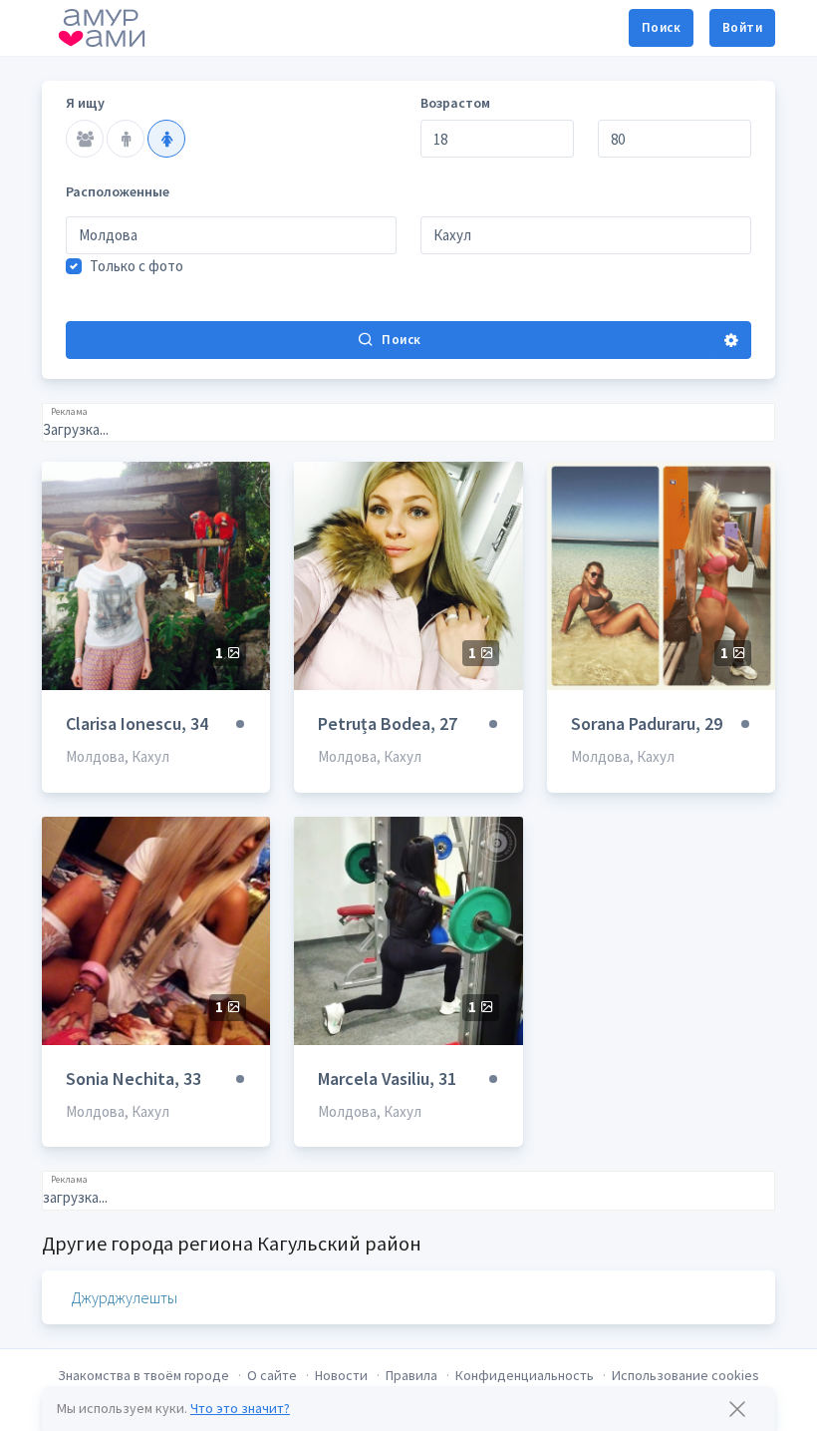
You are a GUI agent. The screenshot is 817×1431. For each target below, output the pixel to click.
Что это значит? (240, 1408)
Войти (742, 27)
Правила (411, 1375)
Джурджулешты (124, 1297)
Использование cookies (685, 1375)
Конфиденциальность (524, 1375)
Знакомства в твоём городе (143, 1375)
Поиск (661, 27)
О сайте (272, 1375)
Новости (341, 1375)
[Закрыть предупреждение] (737, 1409)
